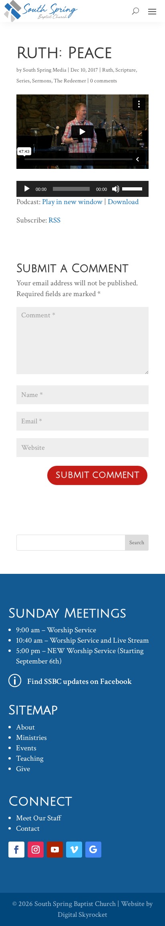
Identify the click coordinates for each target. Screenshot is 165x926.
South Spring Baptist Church (75, 903)
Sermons (41, 80)
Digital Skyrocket (82, 914)
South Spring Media (44, 70)
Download (123, 202)
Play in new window (72, 202)
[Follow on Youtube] (55, 850)
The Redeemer (70, 80)
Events (26, 748)
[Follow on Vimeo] (74, 850)
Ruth (107, 70)
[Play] (27, 189)
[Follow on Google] (93, 850)
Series (23, 80)
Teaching (30, 759)
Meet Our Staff (38, 818)
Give (23, 769)
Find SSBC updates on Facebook (79, 681)
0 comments (103, 80)
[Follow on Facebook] (16, 850)
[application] (82, 189)
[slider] (133, 188)
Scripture (125, 70)
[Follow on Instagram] (36, 850)
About (25, 727)
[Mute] (116, 189)
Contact (28, 829)
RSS (54, 220)
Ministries (31, 738)
